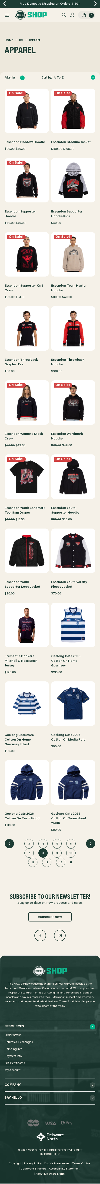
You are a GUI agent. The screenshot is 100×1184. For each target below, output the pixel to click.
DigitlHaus (52, 1154)
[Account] (72, 15)
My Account (12, 1070)
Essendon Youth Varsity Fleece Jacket (69, 585)
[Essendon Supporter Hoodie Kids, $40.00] (73, 180)
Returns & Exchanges (19, 1042)
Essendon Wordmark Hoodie (67, 436)
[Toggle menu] (7, 15)
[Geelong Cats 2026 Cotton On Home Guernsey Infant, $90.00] (26, 703)
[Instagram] (60, 935)
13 (60, 862)
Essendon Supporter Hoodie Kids (67, 214)
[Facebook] (40, 935)
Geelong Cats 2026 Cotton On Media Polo (68, 737)
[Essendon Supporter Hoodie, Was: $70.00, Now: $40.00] (26, 180)
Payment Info (13, 1056)
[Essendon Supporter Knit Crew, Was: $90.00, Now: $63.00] (26, 254)
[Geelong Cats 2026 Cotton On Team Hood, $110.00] (26, 782)
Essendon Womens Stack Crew (24, 436)
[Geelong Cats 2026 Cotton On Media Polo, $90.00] (73, 703)
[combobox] (74, 78)
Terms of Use (81, 1163)
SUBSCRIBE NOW (50, 917)
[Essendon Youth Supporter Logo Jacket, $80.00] (26, 550)
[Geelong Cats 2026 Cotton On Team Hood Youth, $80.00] (73, 782)
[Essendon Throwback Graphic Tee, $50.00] (26, 328)
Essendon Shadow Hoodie (25, 142)
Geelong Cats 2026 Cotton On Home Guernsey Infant (19, 740)
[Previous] (9, 843)
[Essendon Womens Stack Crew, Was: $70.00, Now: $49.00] (26, 402)
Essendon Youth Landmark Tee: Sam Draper (25, 511)
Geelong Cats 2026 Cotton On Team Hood (22, 816)
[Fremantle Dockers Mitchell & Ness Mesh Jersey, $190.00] (26, 624)
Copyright (15, 1163)
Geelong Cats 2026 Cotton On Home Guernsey (65, 661)
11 (33, 862)
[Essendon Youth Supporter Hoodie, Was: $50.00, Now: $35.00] (73, 476)
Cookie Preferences (57, 1163)
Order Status (13, 1035)
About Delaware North (50, 1174)
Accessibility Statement (64, 1168)
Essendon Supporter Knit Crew (24, 288)
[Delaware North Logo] (50, 1137)
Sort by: (47, 77)
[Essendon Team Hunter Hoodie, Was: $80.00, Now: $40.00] (73, 254)
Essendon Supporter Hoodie (20, 214)
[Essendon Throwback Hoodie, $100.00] (73, 328)
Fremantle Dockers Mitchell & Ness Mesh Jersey (21, 661)
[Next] (90, 843)
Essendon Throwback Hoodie (67, 362)
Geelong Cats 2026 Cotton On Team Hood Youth (68, 818)
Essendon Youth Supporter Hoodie (65, 511)
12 (46, 862)
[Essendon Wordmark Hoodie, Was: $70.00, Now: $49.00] (73, 402)
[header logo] (30, 15)
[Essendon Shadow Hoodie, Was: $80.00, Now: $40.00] (26, 110)
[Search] (63, 15)
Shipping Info (13, 1049)
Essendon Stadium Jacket (71, 142)
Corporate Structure (34, 1168)
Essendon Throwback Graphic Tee (21, 362)
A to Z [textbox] (59, 77)
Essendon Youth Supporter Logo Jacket (22, 585)
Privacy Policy (33, 1163)
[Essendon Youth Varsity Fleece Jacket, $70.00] (73, 550)
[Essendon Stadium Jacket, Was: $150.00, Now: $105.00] (73, 110)
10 (71, 853)
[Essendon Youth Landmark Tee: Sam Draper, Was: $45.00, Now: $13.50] (26, 476)
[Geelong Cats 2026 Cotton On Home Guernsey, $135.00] (73, 624)
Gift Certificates (15, 1063)
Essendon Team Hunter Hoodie (69, 288)
